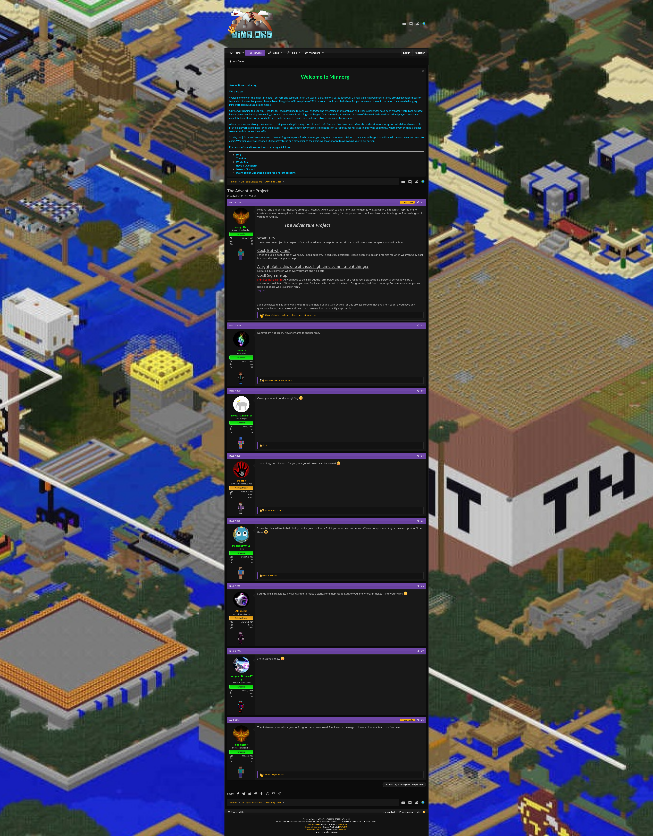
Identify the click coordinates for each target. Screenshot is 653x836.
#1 (422, 202)
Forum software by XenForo (326, 819)
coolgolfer (235, 196)
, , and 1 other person (290, 315)
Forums (257, 52)
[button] (243, 52)
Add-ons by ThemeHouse (327, 832)
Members (314, 52)
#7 (422, 651)
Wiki (238, 154)
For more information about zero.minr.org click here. (260, 147)
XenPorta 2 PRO (313, 829)
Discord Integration (313, 827)
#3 (422, 390)
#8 (422, 720)
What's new (238, 61)
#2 (422, 325)
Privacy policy (406, 812)
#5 (422, 521)
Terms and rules (389, 812)
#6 (422, 586)
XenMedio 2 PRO (313, 824)
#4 (422, 456)
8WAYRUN (342, 824)
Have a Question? (246, 165)
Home (237, 52)
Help (418, 812)
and (278, 380)
